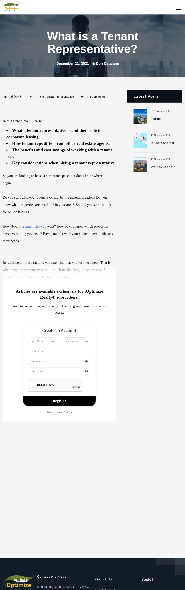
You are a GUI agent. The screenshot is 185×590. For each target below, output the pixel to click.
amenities (32, 226)
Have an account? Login (59, 412)
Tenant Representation (59, 96)
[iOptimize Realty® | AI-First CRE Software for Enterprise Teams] (11, 7)
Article (40, 96)
